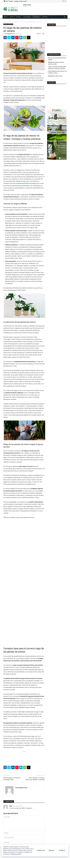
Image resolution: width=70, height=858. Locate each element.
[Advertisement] (43, 10)
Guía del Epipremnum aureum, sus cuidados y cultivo (57, 72)
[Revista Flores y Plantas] (12, 9)
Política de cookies (16, 854)
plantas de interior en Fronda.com (28, 183)
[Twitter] (65, 1)
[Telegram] (21, 37)
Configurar (62, 850)
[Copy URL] (28, 37)
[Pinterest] (17, 37)
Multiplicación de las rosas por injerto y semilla (56, 63)
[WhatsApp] (24, 37)
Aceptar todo (41, 850)
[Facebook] (63, 1)
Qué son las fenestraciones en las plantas (57, 58)
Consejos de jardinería (13, 22)
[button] (64, 17)
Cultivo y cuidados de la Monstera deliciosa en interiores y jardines (57, 67)
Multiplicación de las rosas (55, 76)
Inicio (4, 22)
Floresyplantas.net (10, 33)
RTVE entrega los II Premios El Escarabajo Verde (11, 778)
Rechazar (51, 850)
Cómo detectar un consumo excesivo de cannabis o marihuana (35, 778)
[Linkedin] (13, 37)
